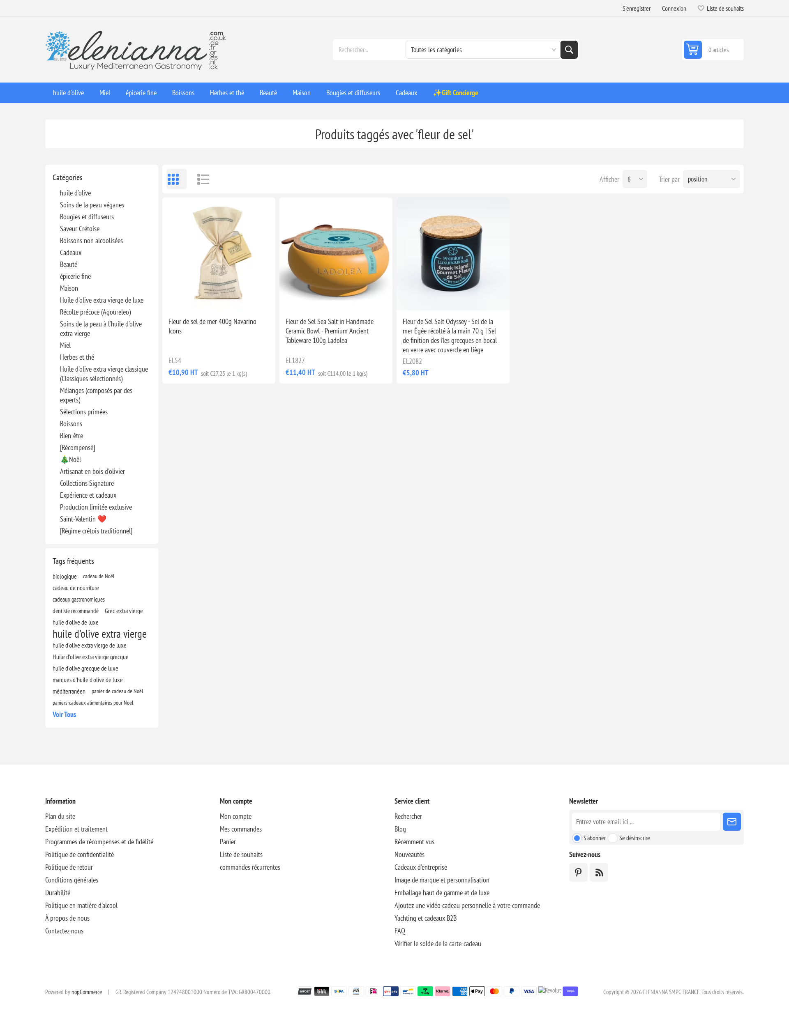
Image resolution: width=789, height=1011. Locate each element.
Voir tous (64, 714)
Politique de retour (69, 867)
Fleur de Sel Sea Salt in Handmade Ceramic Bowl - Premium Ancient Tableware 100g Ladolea (330, 331)
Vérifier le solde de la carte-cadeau (437, 943)
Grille (176, 179)
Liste (199, 179)
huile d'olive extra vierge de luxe (90, 645)
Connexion (674, 8)
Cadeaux (70, 252)
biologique (65, 576)
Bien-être (71, 435)
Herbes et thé (77, 357)
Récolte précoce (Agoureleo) (95, 312)
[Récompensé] (77, 447)
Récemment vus (414, 841)
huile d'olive (75, 193)
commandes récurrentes (250, 867)
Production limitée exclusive (96, 507)
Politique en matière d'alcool (81, 905)
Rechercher (569, 50)
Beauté (68, 264)
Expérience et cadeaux (88, 495)
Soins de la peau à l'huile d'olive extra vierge (101, 328)
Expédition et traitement (76, 829)
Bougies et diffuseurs (87, 216)
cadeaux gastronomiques (79, 599)
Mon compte (235, 816)
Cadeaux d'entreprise (420, 867)
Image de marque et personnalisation (441, 880)
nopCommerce (87, 992)
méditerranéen (69, 691)
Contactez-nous (64, 930)
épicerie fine (75, 276)
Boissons (71, 423)
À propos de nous (67, 918)
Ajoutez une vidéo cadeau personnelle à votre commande (467, 905)
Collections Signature (87, 483)
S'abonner (595, 838)
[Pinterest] (578, 872)
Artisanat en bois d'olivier (92, 471)
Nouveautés (409, 854)
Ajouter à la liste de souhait (183, 297)
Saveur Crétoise (79, 228)
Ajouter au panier (237, 297)
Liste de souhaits (241, 854)
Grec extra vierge (124, 611)
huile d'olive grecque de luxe (85, 668)
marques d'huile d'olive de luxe (88, 680)
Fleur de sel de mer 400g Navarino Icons (212, 326)
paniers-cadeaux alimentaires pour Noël (93, 702)
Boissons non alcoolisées (91, 240)
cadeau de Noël (98, 576)
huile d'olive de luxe (76, 622)
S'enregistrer (637, 8)
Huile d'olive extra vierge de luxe (101, 300)
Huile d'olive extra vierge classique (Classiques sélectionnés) (104, 373)
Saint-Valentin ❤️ (83, 519)
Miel (65, 345)
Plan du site (60, 816)
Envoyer (732, 822)
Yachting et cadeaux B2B (425, 918)
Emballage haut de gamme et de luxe (441, 892)
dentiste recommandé (76, 611)
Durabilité (57, 892)
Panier (228, 841)
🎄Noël (70, 459)
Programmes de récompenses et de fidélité (99, 841)
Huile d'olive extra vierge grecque (91, 657)
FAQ (399, 930)
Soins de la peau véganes (92, 204)
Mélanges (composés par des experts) (96, 395)
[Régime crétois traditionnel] (96, 530)
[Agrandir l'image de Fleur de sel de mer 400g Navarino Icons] (218, 254)
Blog (400, 829)
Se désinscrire (634, 838)
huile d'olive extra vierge (100, 633)
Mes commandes (241, 829)
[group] (335, 254)
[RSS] (599, 872)
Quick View (200, 297)
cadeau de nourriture (76, 588)
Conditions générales (71, 880)
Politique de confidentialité (79, 854)
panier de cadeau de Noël (117, 691)
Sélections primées (84, 411)
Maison (69, 288)
